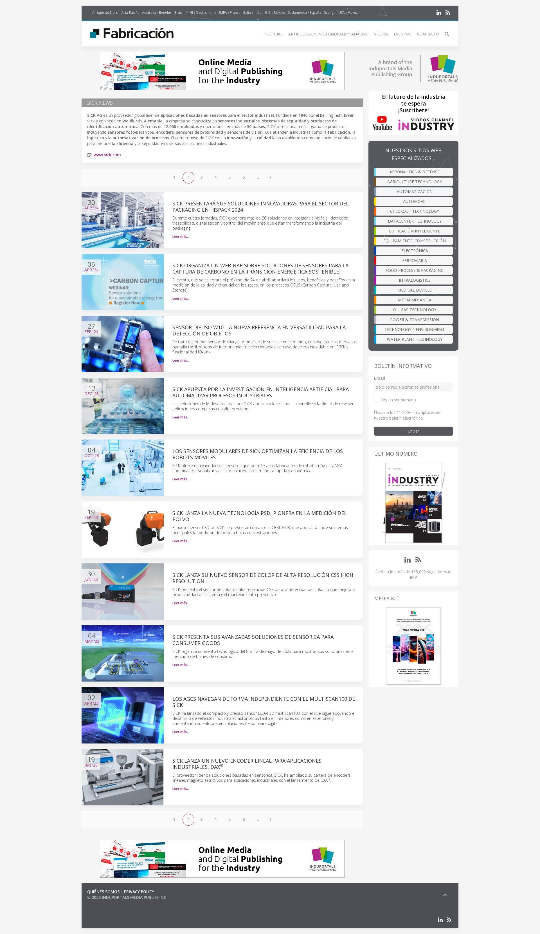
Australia (149, 12)
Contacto (428, 34)
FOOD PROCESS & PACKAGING (415, 270)
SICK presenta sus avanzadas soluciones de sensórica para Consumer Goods (253, 639)
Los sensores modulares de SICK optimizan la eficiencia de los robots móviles (257, 454)
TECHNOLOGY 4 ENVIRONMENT (414, 329)
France (235, 12)
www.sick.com (107, 154)
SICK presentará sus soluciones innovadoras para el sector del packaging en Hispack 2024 (260, 206)
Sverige (330, 12)
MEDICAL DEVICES (414, 290)
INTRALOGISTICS (415, 280)
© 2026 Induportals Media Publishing (126, 897)
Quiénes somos (103, 891)
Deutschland (206, 12)
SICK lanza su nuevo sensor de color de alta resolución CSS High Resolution (262, 578)
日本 (267, 12)
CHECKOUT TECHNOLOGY (414, 211)
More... (353, 12)
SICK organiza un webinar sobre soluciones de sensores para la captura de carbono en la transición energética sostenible (260, 268)
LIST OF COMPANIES (106, 903)
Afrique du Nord (105, 12)
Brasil (178, 12)
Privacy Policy (139, 891)
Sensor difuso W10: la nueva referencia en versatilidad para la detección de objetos (259, 330)
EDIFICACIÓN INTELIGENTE (414, 231)
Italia (247, 12)
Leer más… (181, 236)
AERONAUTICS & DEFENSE (415, 171)
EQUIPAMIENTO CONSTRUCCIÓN (414, 240)
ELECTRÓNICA (414, 250)
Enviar (413, 431)
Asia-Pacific (130, 12)
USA (341, 12)
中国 (189, 12)
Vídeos (381, 34)
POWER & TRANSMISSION (414, 319)
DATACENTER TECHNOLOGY (415, 221)
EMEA (223, 12)
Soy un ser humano (398, 399)
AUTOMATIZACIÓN (415, 191)
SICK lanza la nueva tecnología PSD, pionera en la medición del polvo (259, 516)
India (258, 12)
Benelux (165, 12)
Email (379, 378)
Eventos (402, 34)
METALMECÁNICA (414, 300)
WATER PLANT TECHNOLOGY (414, 339)
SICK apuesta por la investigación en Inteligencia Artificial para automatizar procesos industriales (260, 392)
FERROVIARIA (414, 260)
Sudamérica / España (304, 12)
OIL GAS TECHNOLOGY (414, 309)
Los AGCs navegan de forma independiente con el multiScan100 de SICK (263, 701)
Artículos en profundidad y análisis (328, 34)
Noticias (273, 34)
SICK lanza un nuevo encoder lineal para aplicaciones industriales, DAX (246, 763)
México (279, 12)
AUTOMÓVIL (414, 201)
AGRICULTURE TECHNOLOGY (414, 181)
